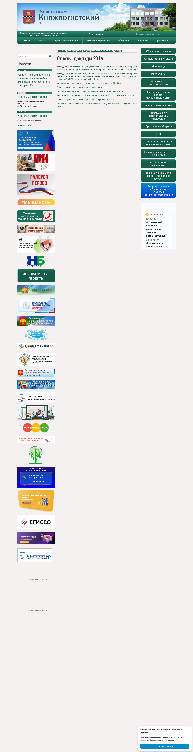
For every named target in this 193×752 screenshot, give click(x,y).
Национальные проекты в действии (158, 153)
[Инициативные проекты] (36, 275)
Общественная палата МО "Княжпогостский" (158, 143)
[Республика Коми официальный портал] (36, 290)
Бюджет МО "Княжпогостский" (158, 83)
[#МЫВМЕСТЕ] (36, 202)
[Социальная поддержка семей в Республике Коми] (36, 501)
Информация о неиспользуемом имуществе (158, 115)
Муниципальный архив (158, 126)
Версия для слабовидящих (34, 51)
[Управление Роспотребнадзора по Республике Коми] (36, 359)
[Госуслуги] (36, 305)
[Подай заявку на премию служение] (36, 140)
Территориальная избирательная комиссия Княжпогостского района (158, 190)
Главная (26, 40)
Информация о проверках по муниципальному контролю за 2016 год (89, 83)
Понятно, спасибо (165, 746)
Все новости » (24, 125)
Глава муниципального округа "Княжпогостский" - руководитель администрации (44, 34)
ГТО (158, 134)
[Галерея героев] (36, 184)
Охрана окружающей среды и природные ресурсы (158, 175)
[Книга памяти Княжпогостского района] (36, 162)
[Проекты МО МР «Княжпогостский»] (36, 321)
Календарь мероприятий (98, 40)
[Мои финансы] (36, 412)
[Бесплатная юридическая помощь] (36, 397)
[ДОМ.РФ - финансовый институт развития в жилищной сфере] (36, 244)
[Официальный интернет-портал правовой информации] (36, 384)
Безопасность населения (158, 164)
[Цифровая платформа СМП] (36, 538)
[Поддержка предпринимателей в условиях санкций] (36, 477)
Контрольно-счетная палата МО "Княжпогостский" (158, 94)
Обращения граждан (158, 51)
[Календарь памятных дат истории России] (36, 229)
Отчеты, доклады (114, 51)
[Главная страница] (96, 17)
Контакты (143, 40)
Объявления (124, 40)
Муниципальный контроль (96, 51)
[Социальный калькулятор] (36, 522)
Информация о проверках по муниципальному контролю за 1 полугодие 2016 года (95, 95)
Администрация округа (147, 34)
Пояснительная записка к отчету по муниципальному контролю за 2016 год (92, 91)
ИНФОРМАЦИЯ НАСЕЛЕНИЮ (32, 97)
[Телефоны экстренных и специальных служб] (36, 216)
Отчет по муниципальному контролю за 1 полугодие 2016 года (86, 99)
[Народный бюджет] (36, 261)
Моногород (158, 66)
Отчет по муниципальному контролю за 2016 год (79, 87)
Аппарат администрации (158, 58)
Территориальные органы (66, 40)
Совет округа (95, 34)
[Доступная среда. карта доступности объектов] (36, 334)
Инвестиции (158, 74)
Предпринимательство (158, 105)
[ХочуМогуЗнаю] (36, 428)
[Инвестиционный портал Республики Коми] (36, 346)
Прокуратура (162, 40)
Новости (42, 40)
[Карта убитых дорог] (36, 439)
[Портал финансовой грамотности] (36, 455)
